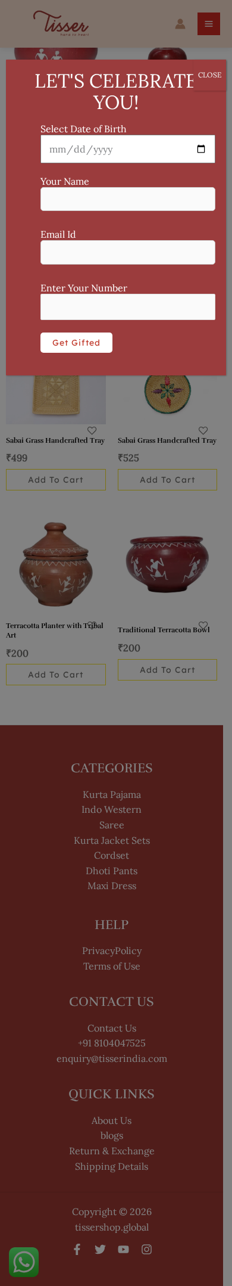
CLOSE (209, 74)
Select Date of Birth (83, 129)
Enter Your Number (83, 288)
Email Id (58, 234)
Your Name (64, 181)
